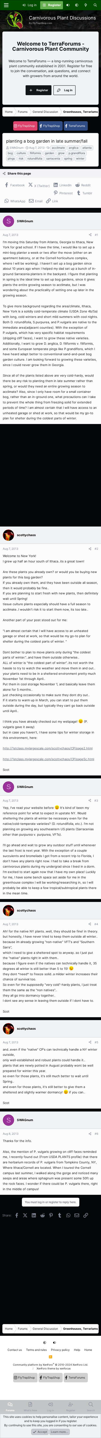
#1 (96, 235)
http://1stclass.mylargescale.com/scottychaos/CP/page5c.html (48, 759)
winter (80, 158)
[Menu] (6, 5)
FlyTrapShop (26, 126)
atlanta (87, 147)
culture (21, 153)
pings (11, 158)
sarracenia (53, 158)
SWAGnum (16, 147)
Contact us (15, 1350)
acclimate (58, 147)
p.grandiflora (77, 153)
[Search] (95, 5)
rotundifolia (34, 158)
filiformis (35, 153)
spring (68, 158)
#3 (96, 800)
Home (88, 1350)
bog (10, 153)
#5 (96, 1042)
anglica (73, 147)
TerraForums (77, 126)
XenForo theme (46, 1368)
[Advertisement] (50, 475)
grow (61, 153)
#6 (96, 1133)
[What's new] (86, 5)
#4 (96, 924)
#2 (96, 548)
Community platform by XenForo (50, 1364)
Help (77, 1350)
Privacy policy (60, 1350)
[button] (76, 5)
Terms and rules (36, 1350)
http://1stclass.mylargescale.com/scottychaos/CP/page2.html (48, 748)
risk (21, 158)
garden (49, 153)
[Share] (90, 235)
